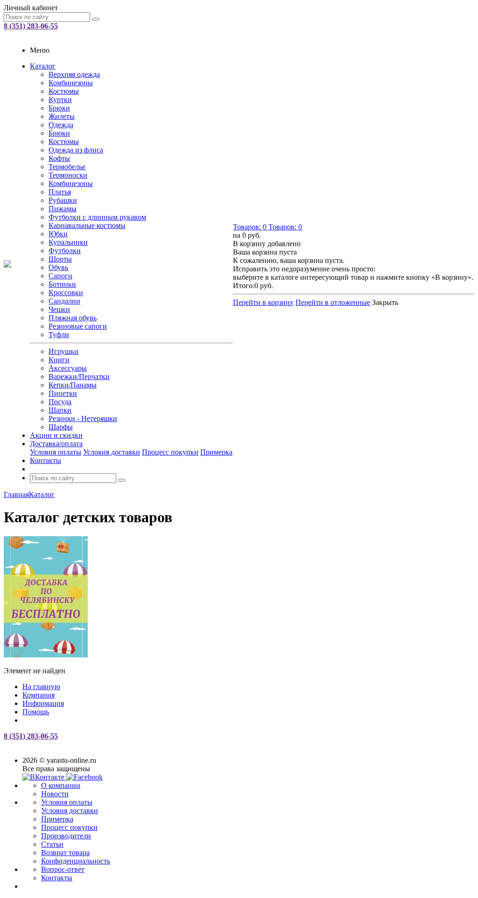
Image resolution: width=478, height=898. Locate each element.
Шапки (60, 410)
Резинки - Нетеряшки (83, 418)
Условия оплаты (55, 452)
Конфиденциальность (75, 861)
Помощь (35, 712)
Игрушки (63, 351)
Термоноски (68, 175)
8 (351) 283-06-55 (31, 26)
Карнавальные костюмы (87, 225)
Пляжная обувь (73, 318)
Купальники (68, 242)
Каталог (43, 66)
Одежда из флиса (76, 150)
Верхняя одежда (74, 74)
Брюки (59, 108)
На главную (41, 687)
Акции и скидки (56, 435)
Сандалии (64, 301)
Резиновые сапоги (78, 326)
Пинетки (63, 393)
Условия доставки (111, 452)
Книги (59, 360)
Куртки (60, 100)
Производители (66, 836)
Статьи (52, 844)
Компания (38, 695)
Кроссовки (66, 293)
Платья (60, 192)
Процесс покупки (170, 452)
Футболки (65, 251)
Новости (55, 794)
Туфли (59, 334)
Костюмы (64, 91)
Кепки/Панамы (73, 385)
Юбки (58, 234)
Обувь (58, 267)
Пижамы (63, 209)
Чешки (59, 309)
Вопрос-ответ (62, 869)
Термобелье (67, 167)
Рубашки (63, 200)
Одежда (61, 125)
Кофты (59, 158)
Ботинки (62, 284)
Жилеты (62, 116)
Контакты (45, 460)
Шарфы (61, 427)
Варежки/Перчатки (79, 376)
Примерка (216, 452)
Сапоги (60, 276)
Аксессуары (68, 368)
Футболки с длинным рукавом (97, 217)
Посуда (60, 402)
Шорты (60, 259)
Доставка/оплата (56, 444)
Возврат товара (65, 853)
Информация (43, 703)
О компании (60, 785)
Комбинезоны (71, 83)
